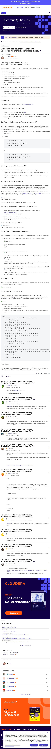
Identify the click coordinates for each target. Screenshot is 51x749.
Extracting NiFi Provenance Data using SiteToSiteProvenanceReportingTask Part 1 (19, 50)
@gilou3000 (10, 523)
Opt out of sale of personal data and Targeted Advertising (12, 745)
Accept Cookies (43, 745)
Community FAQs (33, 729)
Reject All (34, 745)
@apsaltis (16, 390)
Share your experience (11, 37)
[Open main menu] (49, 13)
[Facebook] (1, 735)
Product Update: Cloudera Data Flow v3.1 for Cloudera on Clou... (16, 642)
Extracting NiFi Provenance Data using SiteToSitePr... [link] (30, 41)
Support (38, 7)
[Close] (47, 732)
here (25, 112)
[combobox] (31, 27)
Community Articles (14, 41)
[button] (48, 384)
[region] (26, 739)
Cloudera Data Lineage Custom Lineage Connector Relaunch (15, 634)
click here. (2, 746)
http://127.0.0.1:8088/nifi (10, 212)
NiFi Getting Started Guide (26, 104)
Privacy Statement (39, 741)
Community (20, 7)
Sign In (3, 13)
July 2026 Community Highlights (9, 627)
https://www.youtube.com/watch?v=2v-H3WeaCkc (20, 465)
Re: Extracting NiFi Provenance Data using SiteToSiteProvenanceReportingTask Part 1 (17, 382)
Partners (32, 7)
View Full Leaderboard (25, 694)
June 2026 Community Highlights (9, 631)
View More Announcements (25, 645)
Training (27, 7)
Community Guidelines (19, 729)
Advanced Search (6, 30)
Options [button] (4, 45)
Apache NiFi (8, 54)
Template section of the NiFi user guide (31, 193)
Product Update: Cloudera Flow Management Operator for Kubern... (17, 638)
